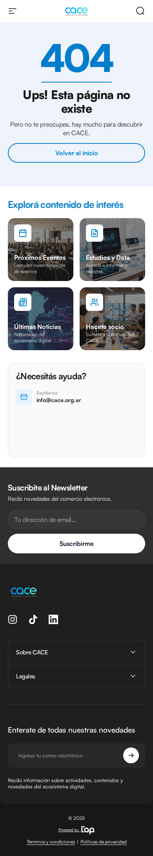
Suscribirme (77, 543)
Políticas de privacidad (103, 842)
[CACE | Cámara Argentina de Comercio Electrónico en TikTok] (33, 619)
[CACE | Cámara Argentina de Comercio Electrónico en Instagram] (12, 619)
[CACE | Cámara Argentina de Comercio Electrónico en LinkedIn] (53, 619)
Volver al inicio (76, 153)
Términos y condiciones (51, 842)
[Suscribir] (131, 755)
